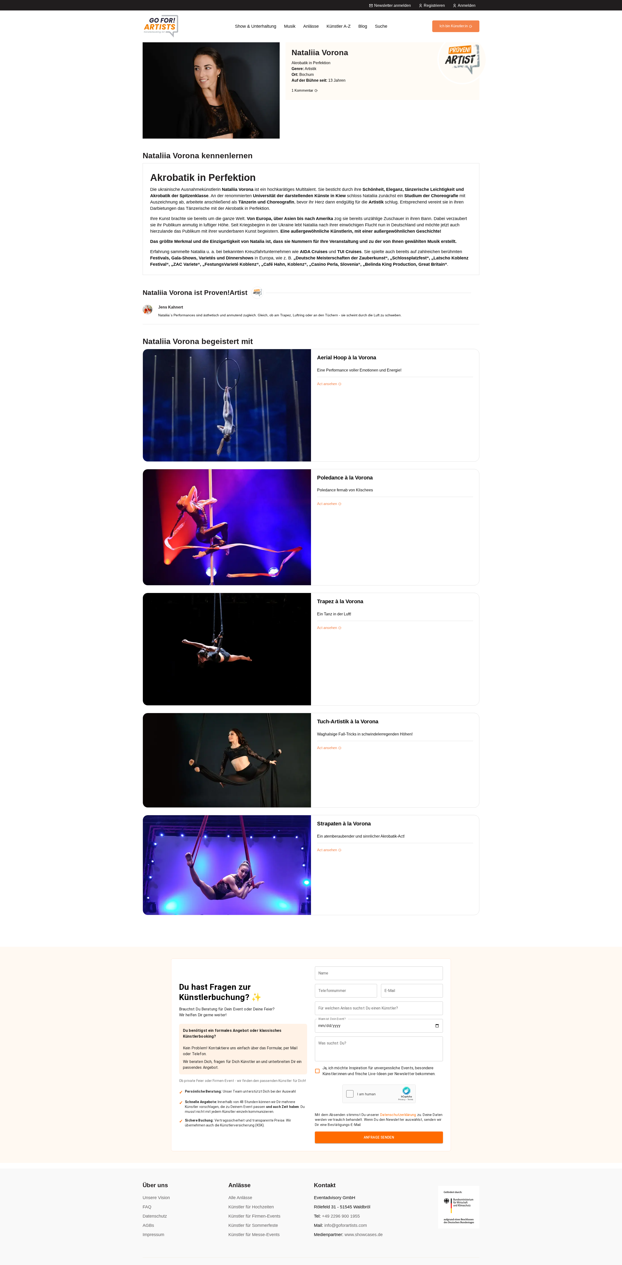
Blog (362, 26)
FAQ (147, 1206)
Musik (289, 26)
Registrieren (434, 5)
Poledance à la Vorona (345, 478)
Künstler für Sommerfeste (253, 1225)
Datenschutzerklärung (398, 1115)
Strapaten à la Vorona (344, 824)
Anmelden (466, 5)
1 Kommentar (302, 90)
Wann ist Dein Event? (332, 1018)
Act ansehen (327, 384)
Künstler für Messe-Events (254, 1234)
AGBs (148, 1225)
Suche (381, 26)
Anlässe (311, 26)
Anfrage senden (379, 1137)
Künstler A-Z (339, 26)
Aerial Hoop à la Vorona (346, 357)
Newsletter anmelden (392, 5)
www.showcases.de (364, 1234)
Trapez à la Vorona (340, 601)
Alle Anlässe (240, 1197)
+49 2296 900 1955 (341, 1216)
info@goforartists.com (345, 1225)
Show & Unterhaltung (255, 26)
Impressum (153, 1234)
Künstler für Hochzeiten (251, 1206)
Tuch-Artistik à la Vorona (347, 721)
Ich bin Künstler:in (454, 26)
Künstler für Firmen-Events (254, 1216)
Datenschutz (155, 1216)
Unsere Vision (156, 1197)
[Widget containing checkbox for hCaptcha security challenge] (379, 1094)
